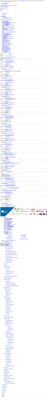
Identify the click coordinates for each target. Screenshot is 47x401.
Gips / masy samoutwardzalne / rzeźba (7, 34)
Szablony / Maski (4, 41)
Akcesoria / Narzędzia (5, 23)
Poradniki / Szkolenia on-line (6, 48)
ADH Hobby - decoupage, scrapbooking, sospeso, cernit (8, 5)
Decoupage (4, 27)
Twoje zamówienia (9, 221)
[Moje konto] (3, 395)
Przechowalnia (8, 223)
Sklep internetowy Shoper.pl (4, 245)
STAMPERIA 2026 (5, 21)
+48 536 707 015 (24, 237)
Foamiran (3, 32)
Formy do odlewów (5, 33)
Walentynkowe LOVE (5, 46)
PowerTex (3, 39)
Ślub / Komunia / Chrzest (6, 43)
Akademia (3, 400)
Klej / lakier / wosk (5, 37)
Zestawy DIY (4, 47)
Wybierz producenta (3, 58)
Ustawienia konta (8, 222)
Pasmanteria (4, 38)
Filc (2, 31)
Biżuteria (3, 26)
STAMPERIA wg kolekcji (6, 22)
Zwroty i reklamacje (9, 218)
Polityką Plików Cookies (23, 0)
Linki (7, 231)
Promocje (3, 399)
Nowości (5, 50)
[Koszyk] (3, 396)
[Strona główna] (4, 13)
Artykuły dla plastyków (5, 24)
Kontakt (7, 232)
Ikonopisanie (4, 36)
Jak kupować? (8, 229)
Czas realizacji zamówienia (10, 226)
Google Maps (6, 241)
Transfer (3, 44)
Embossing (3, 30)
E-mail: (2, 173)
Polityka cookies (8, 228)
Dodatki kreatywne (5, 28)
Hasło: (13, 173)
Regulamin (7, 220)
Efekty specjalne (4, 29)
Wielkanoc (3, 49)
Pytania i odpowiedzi (9, 219)
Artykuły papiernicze (5, 25)
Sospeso (3, 42)
